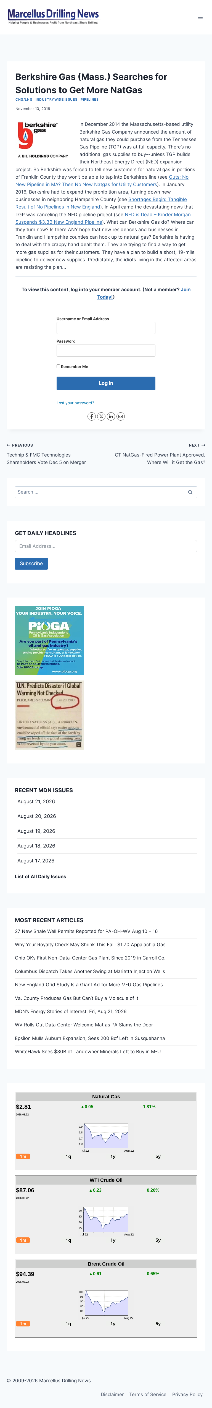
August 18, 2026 (36, 846)
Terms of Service (147, 1394)
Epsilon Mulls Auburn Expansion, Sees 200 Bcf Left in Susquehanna (90, 1038)
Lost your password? (75, 402)
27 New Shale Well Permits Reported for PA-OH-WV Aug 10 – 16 (86, 931)
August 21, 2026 (36, 801)
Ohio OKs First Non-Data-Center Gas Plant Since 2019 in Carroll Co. (90, 958)
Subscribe (31, 563)
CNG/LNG (23, 99)
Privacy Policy (187, 1394)
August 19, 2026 (36, 831)
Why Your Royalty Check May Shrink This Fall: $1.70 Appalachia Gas (90, 944)
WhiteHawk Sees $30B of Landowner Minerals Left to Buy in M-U (88, 1051)
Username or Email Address (83, 318)
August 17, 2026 (35, 861)
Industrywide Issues (56, 99)
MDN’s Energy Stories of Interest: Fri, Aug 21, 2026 (71, 1011)
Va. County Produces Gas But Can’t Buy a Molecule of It (76, 998)
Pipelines (90, 99)
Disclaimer (112, 1394)
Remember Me (74, 366)
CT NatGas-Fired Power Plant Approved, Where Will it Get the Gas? (160, 454)
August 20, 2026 (36, 816)
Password (66, 341)
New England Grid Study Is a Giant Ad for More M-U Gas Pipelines (89, 984)
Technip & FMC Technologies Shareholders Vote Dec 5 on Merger (46, 454)
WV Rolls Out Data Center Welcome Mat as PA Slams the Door (84, 1025)
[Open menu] (200, 17)
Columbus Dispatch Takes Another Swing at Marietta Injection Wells (90, 971)
